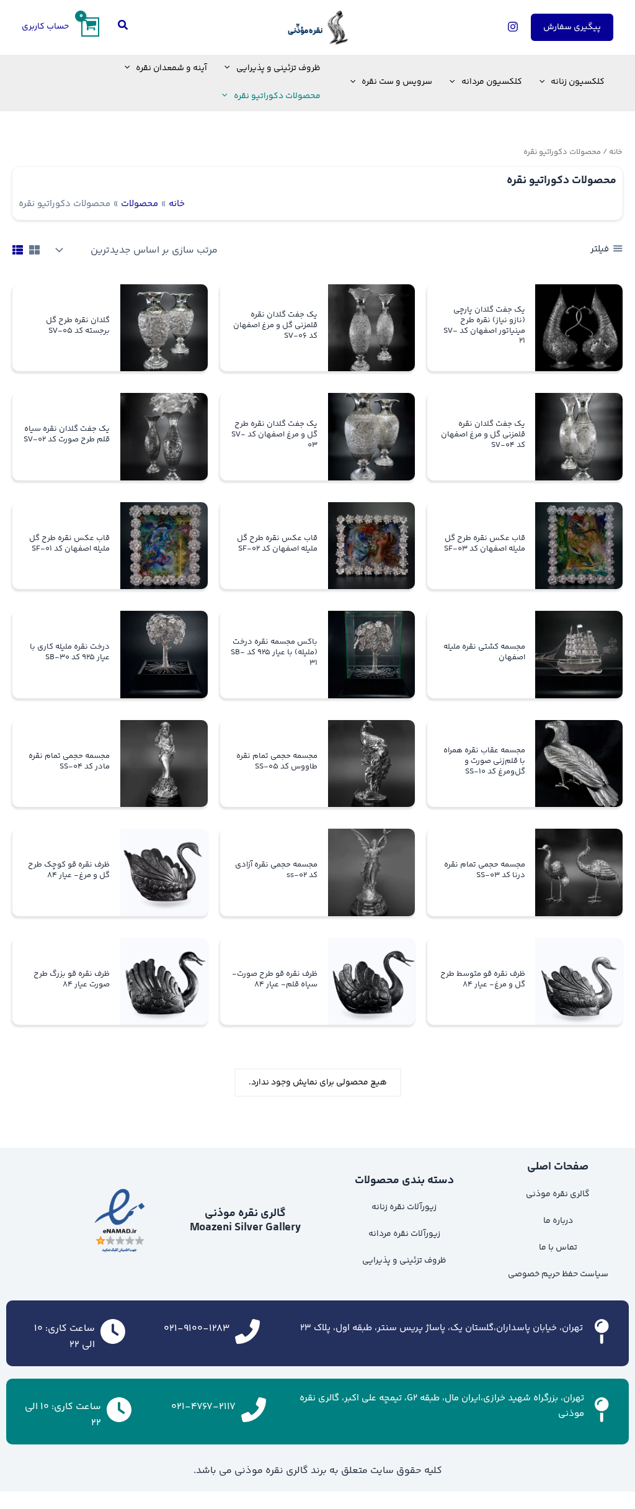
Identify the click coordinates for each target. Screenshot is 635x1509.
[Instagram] (512, 26)
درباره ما (558, 1221)
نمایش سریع (579, 360)
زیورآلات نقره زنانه (404, 1207)
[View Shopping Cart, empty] (90, 27)
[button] (572, 27)
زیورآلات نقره (415, 1234)
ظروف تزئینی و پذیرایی (404, 1261)
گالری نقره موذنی (558, 1194)
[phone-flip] (247, 1330)
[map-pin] (600, 1330)
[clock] (112, 1330)
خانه (616, 152)
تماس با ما (558, 1247)
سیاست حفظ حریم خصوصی (558, 1274)
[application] (545, 82)
